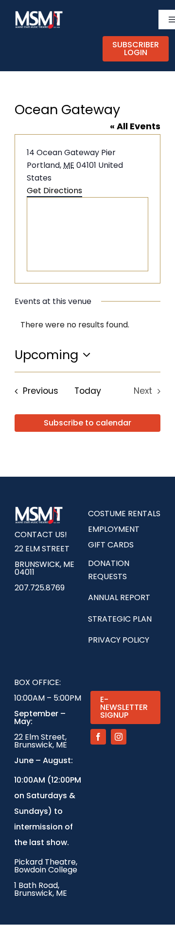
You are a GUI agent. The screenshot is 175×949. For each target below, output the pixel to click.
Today (87, 391)
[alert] (87, 324)
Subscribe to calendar (87, 423)
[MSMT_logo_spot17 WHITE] (39, 13)
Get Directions (54, 190)
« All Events (135, 126)
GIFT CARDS (111, 544)
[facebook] (98, 737)
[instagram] (118, 737)
